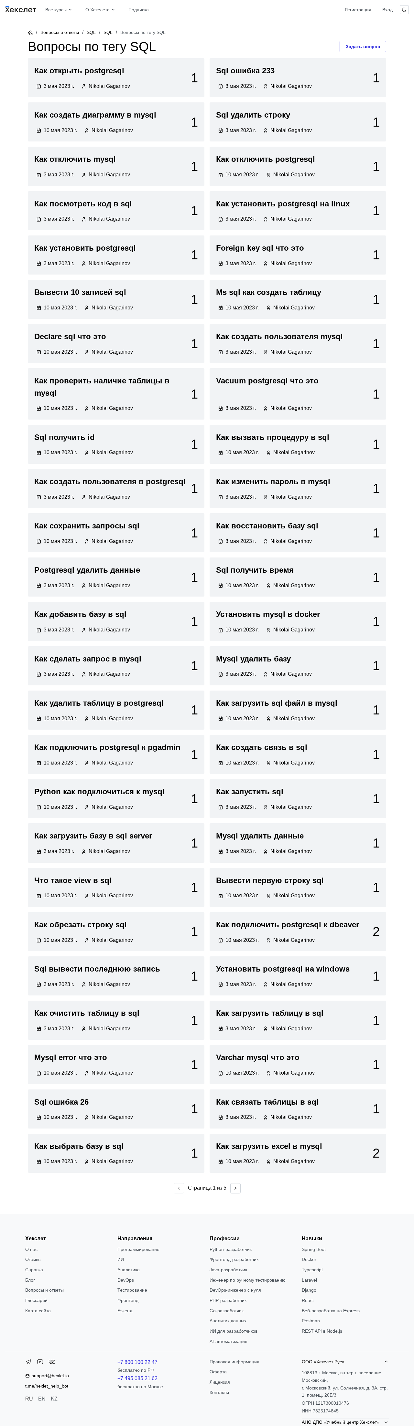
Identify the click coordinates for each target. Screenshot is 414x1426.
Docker (309, 1259)
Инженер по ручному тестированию (248, 1280)
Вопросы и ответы (59, 32)
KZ (54, 1398)
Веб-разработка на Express (331, 1310)
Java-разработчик (228, 1269)
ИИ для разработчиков (233, 1331)
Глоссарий (36, 1300)
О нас (31, 1249)
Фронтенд (127, 1300)
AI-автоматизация (228, 1341)
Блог (30, 1280)
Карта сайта (38, 1310)
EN (42, 1398)
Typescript (312, 1269)
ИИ (120, 1259)
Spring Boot (314, 1249)
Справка (34, 1269)
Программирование (138, 1249)
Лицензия (220, 1382)
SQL (91, 32)
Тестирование (132, 1290)
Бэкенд (124, 1310)
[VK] (52, 1363)
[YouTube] (40, 1363)
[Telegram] (28, 1363)
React (308, 1300)
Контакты (219, 1392)
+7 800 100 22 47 (137, 1362)
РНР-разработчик (228, 1300)
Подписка (138, 9)
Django (309, 1290)
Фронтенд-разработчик (234, 1259)
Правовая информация (234, 1361)
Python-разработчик (231, 1249)
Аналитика (128, 1269)
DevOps (125, 1280)
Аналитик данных (228, 1320)
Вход (387, 9)
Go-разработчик (227, 1310)
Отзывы (33, 1259)
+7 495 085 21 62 (137, 1378)
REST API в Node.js (322, 1331)
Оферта (218, 1371)
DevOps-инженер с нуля (235, 1290)
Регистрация (358, 9)
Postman (311, 1320)
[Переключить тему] (404, 9)
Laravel (309, 1280)
